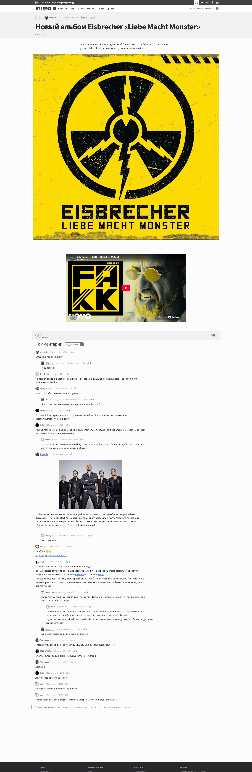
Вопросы (91, 8)
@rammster (61, 363)
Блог (39, 17)
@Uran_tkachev (63, 399)
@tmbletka (61, 536)
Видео (101, 8)
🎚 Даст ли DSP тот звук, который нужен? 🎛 (54, 2)
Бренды (111, 8)
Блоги (81, 8)
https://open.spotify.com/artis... (51, 555)
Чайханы (79, 574)
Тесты (72, 8)
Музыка (40, 34)
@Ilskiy (55, 439)
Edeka (101, 574)
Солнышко (53, 582)
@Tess (59, 592)
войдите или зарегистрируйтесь (118, 707)
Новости (62, 8)
